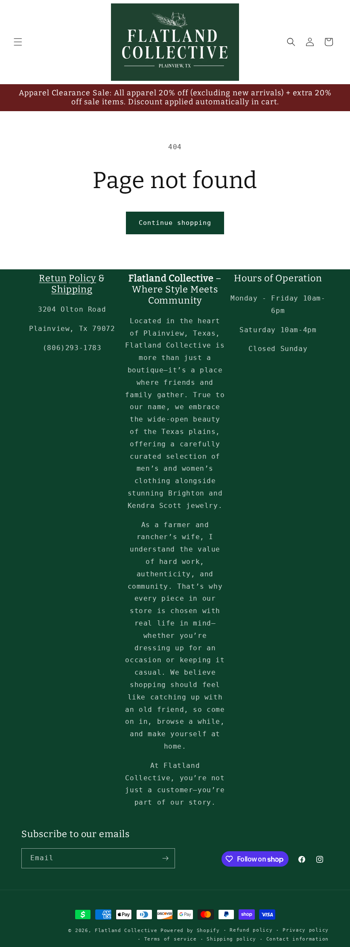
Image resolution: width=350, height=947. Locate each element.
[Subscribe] (165, 858)
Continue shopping (175, 223)
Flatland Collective (126, 930)
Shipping (71, 289)
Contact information (297, 939)
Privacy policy (306, 930)
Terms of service (170, 939)
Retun (53, 278)
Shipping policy (231, 939)
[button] (18, 41)
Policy (82, 278)
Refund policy (251, 930)
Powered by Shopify (190, 930)
